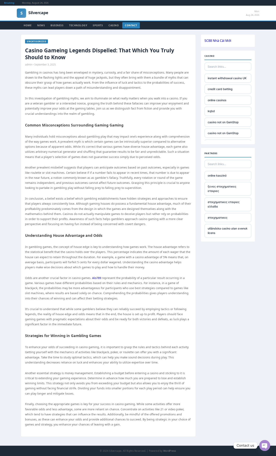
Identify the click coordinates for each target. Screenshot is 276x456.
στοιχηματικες (218, 217)
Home (28, 25)
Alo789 (96, 278)
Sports (98, 25)
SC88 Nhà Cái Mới (217, 40)
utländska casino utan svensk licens (228, 231)
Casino (114, 25)
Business (57, 25)
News (41, 25)
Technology (78, 25)
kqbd (211, 111)
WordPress (169, 451)
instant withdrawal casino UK (227, 78)
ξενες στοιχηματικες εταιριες (222, 189)
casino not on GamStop (223, 122)
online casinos (217, 100)
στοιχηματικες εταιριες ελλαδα (224, 204)
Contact (131, 25)
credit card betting (220, 89)
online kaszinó (217, 175)
